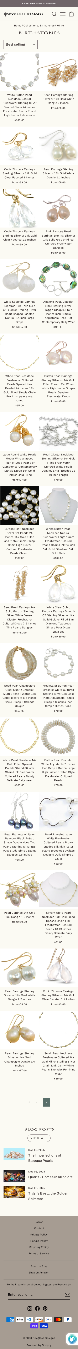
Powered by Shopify (39, 1345)
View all (39, 1138)
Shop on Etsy (39, 1266)
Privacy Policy (39, 1234)
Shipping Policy (39, 1247)
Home (18, 25)
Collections (31, 25)
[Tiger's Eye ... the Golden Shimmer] (14, 1192)
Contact (39, 1228)
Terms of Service (39, 1253)
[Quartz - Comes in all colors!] (14, 1176)
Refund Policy (39, 1241)
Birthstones (47, 25)
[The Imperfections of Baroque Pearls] (14, 1154)
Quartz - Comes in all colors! (50, 1177)
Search (39, 1222)
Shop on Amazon (38, 1272)
